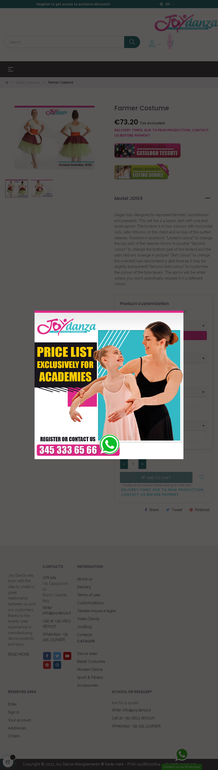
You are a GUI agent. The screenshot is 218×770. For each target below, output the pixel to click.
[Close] (185, 311)
